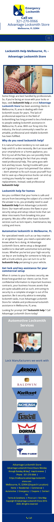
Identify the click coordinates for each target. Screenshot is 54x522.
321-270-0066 (27, 21)
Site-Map (42, 498)
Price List (32, 498)
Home (13, 488)
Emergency (24, 491)
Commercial (36, 488)
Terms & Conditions (16, 498)
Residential (24, 488)
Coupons (35, 491)
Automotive (11, 491)
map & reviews (37, 471)
